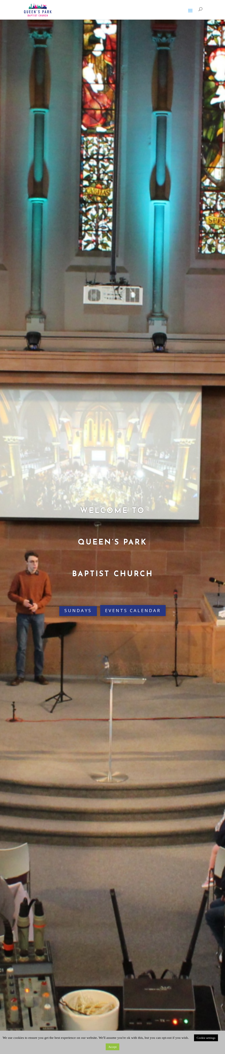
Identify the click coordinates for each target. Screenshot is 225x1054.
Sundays (78, 610)
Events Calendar (133, 610)
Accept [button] (112, 1046)
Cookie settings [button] (206, 1037)
